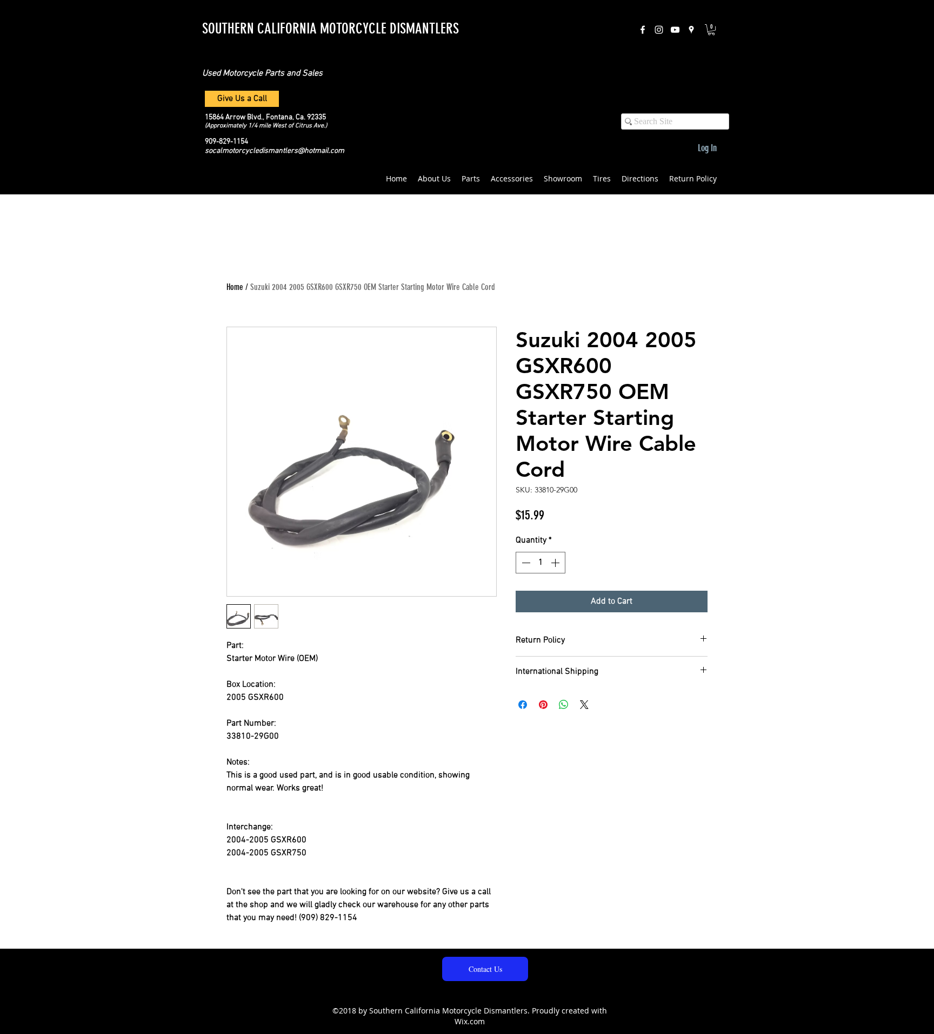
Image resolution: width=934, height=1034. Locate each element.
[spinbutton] (540, 562)
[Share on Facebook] (522, 704)
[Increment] (556, 562)
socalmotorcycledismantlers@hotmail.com (274, 151)
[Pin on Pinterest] (543, 704)
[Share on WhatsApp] (563, 704)
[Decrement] (524, 562)
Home (234, 287)
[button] (711, 29)
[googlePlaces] (691, 29)
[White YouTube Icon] (675, 29)
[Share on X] (584, 704)
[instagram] (658, 29)
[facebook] (642, 29)
